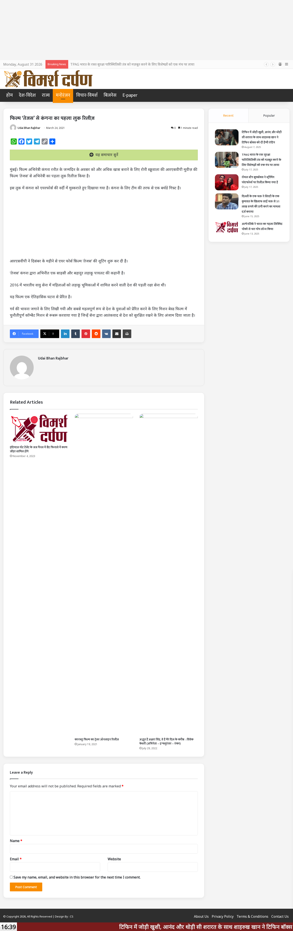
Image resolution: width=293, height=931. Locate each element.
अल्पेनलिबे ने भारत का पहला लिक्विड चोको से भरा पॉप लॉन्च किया (262, 226)
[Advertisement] (146, 30)
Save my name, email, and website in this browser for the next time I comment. (77, 877)
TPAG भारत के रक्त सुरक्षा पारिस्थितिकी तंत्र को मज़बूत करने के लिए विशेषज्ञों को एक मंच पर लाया (132, 64)
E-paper (129, 95)
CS (71, 916)
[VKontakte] (106, 333)
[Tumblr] (75, 333)
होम (9, 95)
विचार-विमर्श (87, 95)
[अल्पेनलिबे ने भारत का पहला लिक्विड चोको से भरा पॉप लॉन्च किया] (227, 227)
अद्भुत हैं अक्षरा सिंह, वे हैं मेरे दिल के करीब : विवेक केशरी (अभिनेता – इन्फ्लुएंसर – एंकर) (166, 741)
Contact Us (280, 916)
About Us (201, 916)
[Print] (127, 333)
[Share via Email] (116, 333)
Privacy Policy (223, 916)
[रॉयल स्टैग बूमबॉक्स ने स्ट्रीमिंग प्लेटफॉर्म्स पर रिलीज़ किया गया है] (227, 182)
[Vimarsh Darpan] (48, 79)
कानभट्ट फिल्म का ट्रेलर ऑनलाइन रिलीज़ (97, 739)
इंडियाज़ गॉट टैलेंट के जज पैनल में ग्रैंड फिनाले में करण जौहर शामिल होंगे (38, 449)
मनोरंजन (63, 95)
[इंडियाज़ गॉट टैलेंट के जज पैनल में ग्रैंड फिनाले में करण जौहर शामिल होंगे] (39, 428)
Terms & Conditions (252, 916)
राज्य (46, 95)
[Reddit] (96, 333)
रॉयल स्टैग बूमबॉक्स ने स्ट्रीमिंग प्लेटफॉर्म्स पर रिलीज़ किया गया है (260, 180)
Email (16, 859)
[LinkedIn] (65, 333)
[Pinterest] (86, 333)
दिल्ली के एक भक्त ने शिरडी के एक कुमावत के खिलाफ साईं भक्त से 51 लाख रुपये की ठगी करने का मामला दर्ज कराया (261, 204)
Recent (228, 115)
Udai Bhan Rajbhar (29, 128)
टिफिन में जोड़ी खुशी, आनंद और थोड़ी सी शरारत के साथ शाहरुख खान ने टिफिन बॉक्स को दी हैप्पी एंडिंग (262, 137)
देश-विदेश (27, 95)
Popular (269, 115)
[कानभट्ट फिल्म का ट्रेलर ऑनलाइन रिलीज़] (104, 574)
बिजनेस (110, 95)
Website (114, 859)
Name (16, 840)
